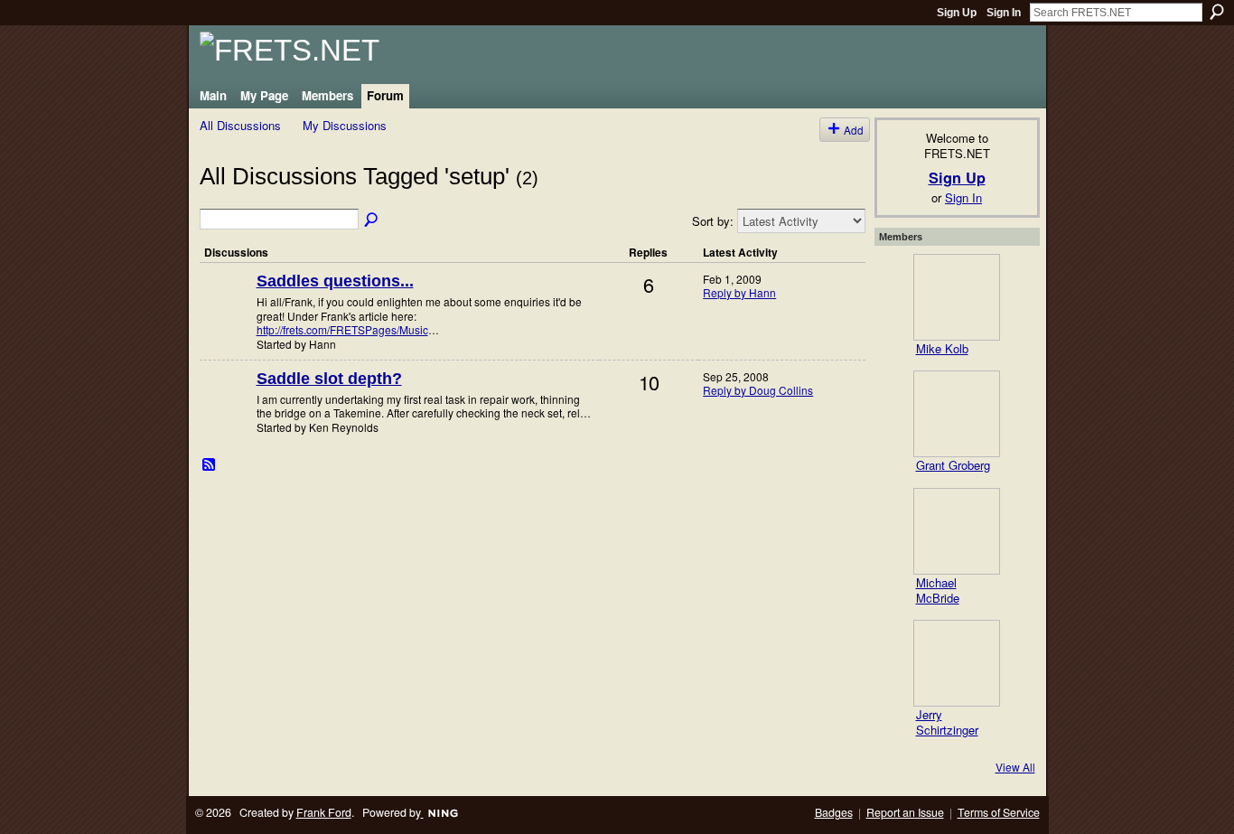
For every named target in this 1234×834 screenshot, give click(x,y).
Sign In (1003, 12)
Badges (834, 812)
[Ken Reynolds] (226, 408)
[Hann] (226, 310)
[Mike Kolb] (956, 297)
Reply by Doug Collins (758, 390)
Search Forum (372, 220)
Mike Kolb (942, 348)
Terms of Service (999, 812)
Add (854, 129)
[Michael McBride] (956, 531)
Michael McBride (937, 590)
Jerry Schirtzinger (947, 722)
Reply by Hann (739, 292)
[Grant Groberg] (956, 413)
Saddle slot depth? (329, 379)
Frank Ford (323, 812)
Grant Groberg (953, 464)
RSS (209, 465)
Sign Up (957, 12)
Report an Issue (905, 812)
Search (1217, 12)
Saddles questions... (335, 281)
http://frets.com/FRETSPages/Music (342, 329)
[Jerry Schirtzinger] (956, 663)
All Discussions (240, 125)
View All (1015, 766)
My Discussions (345, 125)
